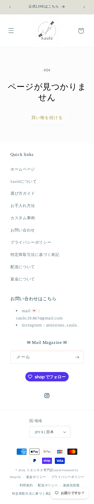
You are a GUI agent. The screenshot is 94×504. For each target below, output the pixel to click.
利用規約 (26, 485)
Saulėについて (23, 181)
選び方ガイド (22, 193)
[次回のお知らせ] (84, 7)
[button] (11, 31)
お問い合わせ (22, 230)
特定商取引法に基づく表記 (35, 254)
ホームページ (22, 169)
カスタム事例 (22, 218)
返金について (22, 279)
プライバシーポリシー (30, 242)
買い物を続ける (46, 117)
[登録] (77, 357)
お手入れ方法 (22, 205)
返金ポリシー (36, 477)
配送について (22, 266)
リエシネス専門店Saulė (44, 470)
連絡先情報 (71, 485)
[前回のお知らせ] (10, 7)
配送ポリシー (48, 485)
